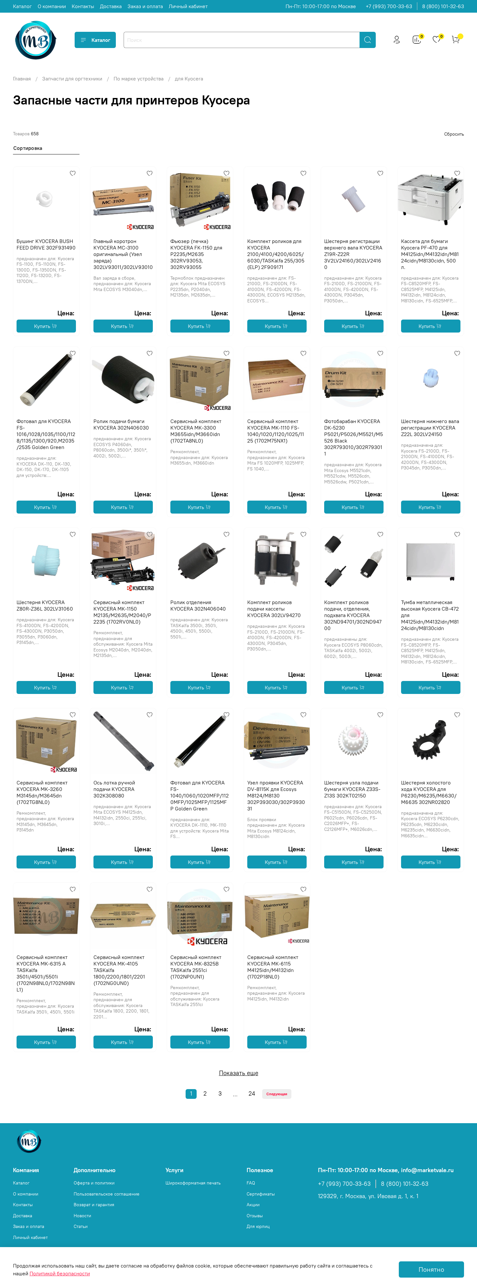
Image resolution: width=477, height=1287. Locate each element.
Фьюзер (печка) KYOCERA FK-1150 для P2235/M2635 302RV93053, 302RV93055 (196, 254)
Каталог (22, 6)
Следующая (276, 1093)
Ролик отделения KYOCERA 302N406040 (198, 605)
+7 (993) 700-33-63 (389, 6)
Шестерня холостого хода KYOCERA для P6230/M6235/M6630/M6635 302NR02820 (429, 792)
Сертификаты (261, 1194)
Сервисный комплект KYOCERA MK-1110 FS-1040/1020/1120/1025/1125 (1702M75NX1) (275, 431)
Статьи (81, 1226)
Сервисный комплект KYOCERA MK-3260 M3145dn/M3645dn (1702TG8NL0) (42, 792)
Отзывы (255, 1216)
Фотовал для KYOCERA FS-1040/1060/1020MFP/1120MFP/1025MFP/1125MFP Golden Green (199, 795)
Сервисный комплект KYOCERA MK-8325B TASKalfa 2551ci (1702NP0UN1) (195, 967)
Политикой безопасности (60, 1273)
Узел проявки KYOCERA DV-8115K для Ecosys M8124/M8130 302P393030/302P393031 (276, 795)
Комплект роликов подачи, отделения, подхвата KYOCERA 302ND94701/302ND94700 (353, 615)
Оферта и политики (94, 1183)
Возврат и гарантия (94, 1205)
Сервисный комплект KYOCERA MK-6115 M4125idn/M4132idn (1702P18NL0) (272, 967)
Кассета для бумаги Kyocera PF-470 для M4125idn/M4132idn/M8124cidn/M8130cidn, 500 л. (430, 254)
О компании (52, 6)
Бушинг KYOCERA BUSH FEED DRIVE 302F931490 (46, 244)
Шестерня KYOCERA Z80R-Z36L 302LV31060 (45, 605)
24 (252, 1093)
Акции (253, 1205)
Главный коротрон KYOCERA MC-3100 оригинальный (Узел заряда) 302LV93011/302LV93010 (123, 254)
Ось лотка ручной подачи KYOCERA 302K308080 (114, 789)
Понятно (431, 1269)
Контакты (83, 6)
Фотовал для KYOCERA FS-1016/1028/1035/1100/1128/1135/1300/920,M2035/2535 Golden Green (46, 434)
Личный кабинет (188, 6)
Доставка (111, 6)
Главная (22, 78)
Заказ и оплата (145, 6)
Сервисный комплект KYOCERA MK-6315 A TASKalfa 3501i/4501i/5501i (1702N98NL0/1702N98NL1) (46, 973)
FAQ (251, 1183)
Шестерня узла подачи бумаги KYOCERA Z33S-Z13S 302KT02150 (352, 789)
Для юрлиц (258, 1226)
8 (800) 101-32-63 (443, 6)
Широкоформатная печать (193, 1183)
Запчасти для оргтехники (72, 78)
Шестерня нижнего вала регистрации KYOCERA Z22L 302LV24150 (430, 427)
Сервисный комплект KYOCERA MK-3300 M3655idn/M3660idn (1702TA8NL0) (195, 431)
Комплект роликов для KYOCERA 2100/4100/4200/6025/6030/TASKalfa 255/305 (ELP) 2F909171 (275, 254)
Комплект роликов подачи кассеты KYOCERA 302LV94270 (274, 608)
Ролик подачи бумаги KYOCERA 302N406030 (121, 424)
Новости (82, 1216)
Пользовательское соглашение (107, 1194)
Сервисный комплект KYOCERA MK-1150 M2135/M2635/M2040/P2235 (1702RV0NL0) (122, 612)
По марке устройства (139, 78)
